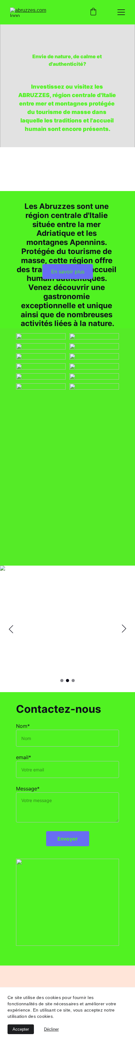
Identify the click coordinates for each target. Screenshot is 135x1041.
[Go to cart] (93, 12)
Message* (28, 788)
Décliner (51, 1029)
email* (23, 757)
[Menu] (121, 12)
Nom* (23, 726)
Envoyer (67, 839)
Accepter (21, 1029)
